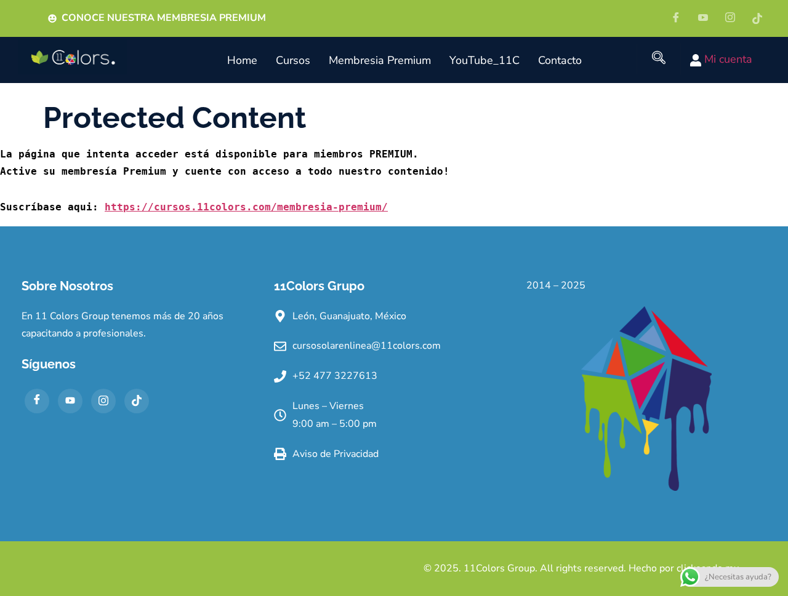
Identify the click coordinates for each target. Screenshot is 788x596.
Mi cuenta (726, 59)
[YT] (707, 18)
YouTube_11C (484, 60)
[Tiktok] (761, 18)
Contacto (560, 60)
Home (242, 60)
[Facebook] (680, 18)
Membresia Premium (380, 60)
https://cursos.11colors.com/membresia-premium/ (246, 207)
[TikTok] (136, 401)
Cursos (293, 60)
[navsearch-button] (658, 59)
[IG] (734, 18)
